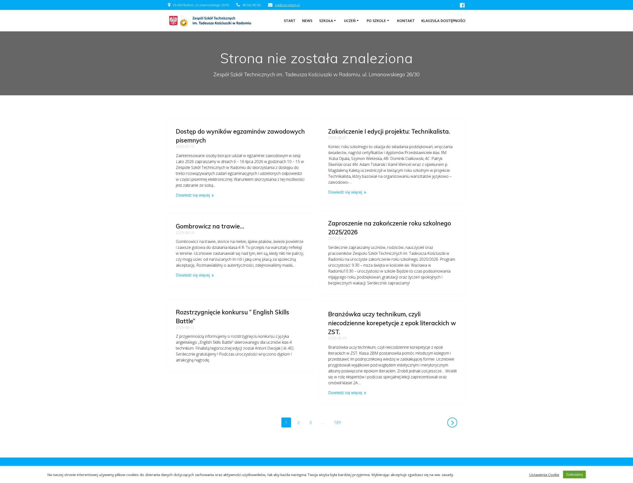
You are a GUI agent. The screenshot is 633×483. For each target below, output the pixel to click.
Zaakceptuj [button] (574, 474)
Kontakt (406, 20)
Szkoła (326, 20)
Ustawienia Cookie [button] (544, 474)
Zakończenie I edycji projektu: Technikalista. (389, 131)
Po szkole (376, 20)
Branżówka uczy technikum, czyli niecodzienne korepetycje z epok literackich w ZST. (392, 323)
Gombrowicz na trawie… (210, 226)
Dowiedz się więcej (193, 195)
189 (339, 422)
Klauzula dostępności (443, 20)
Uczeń (350, 20)
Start (289, 20)
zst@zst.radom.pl (287, 5)
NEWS (307, 20)
